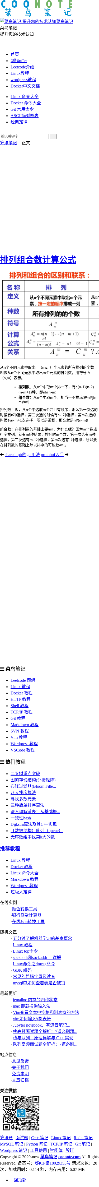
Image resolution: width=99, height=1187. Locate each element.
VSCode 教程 (23, 750)
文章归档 (20, 1080)
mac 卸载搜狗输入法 (31, 1006)
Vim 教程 (19, 737)
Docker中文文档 (25, 86)
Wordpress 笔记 (13, 1150)
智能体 (56, 1150)
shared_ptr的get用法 (22, 454)
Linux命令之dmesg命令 (34, 964)
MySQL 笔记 (11, 1144)
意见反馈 (20, 1061)
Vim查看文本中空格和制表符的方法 (46, 1012)
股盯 (69, 1150)
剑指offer (19, 60)
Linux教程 (20, 73)
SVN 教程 (20, 731)
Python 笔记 (37, 1144)
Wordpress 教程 (24, 743)
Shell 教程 (20, 705)
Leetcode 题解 (23, 680)
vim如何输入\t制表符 (32, 1019)
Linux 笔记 (61, 1137)
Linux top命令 (25, 951)
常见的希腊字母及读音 (34, 976)
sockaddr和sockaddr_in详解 (37, 957)
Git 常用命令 (22, 109)
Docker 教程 (21, 693)
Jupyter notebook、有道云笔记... (41, 1025)
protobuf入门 (52, 454)
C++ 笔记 (39, 1137)
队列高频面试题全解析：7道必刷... (45, 1044)
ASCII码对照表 (25, 115)
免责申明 (20, 1074)
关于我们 (20, 1067)
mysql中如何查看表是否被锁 (39, 983)
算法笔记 (8, 143)
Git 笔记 (82, 1144)
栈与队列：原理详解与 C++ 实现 (43, 1038)
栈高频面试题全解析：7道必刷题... (45, 1031)
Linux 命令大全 (25, 96)
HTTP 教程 (21, 699)
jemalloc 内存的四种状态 (35, 1000)
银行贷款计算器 (26, 915)
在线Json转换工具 (28, 921)
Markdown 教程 (25, 724)
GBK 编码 (22, 970)
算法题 (6, 1137)
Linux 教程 (20, 686)
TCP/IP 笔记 (61, 1144)
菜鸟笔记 (48, 1156)
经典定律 (19, 122)
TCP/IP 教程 (21, 712)
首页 (15, 54)
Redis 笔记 (83, 1137)
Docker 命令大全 (26, 103)
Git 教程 (18, 718)
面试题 (22, 1137)
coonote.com (69, 1156)
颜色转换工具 (24, 909)
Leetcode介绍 (22, 67)
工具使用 (38, 1150)
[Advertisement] (49, 197)
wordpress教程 (23, 79)
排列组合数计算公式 (38, 260)
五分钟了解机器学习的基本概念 (42, 938)
